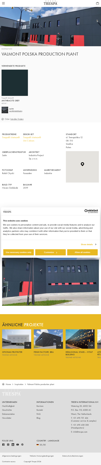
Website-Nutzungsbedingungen (42, 456)
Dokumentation (8, 414)
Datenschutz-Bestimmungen (72, 456)
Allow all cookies (82, 252)
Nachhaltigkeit (8, 406)
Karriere (40, 406)
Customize (49, 252)
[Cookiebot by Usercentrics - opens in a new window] (86, 211)
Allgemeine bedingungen (11, 456)
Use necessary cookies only (18, 252)
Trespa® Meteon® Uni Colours (32, 139)
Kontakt (40, 410)
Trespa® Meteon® (11, 137)
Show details (87, 244)
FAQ (39, 414)
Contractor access (8, 461)
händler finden (17, 119)
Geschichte (7, 410)
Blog (38, 418)
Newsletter (6, 418)
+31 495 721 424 (80, 418)
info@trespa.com (80, 432)
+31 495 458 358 (81, 425)
